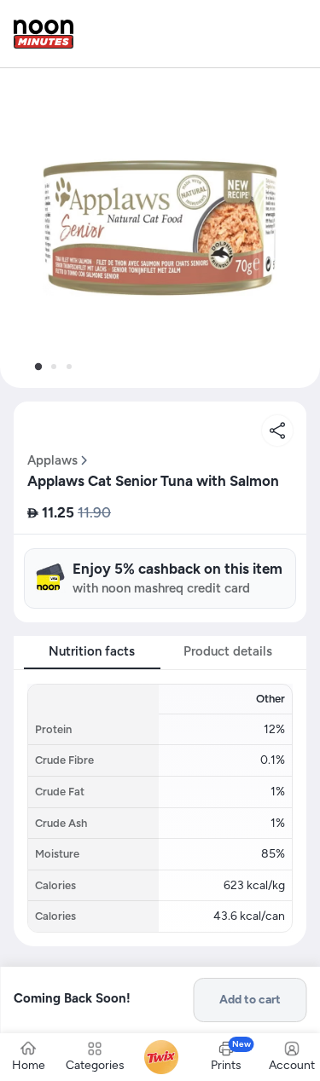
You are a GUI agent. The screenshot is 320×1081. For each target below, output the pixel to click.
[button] (160, 228)
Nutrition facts (92, 651)
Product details (227, 651)
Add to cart (250, 999)
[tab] (38, 367)
